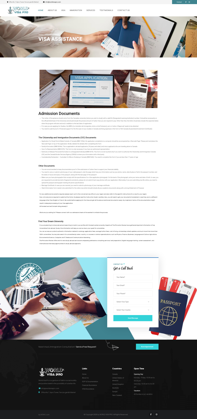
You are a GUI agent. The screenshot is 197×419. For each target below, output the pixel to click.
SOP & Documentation (90, 382)
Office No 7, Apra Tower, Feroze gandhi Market (24, 2)
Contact (179, 2)
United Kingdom (118, 384)
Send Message (133, 318)
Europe (114, 392)
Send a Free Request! (86, 346)
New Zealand (117, 395)
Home (40, 35)
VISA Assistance (88, 389)
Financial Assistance (89, 385)
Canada (115, 374)
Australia (115, 388)
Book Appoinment (147, 347)
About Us (85, 378)
